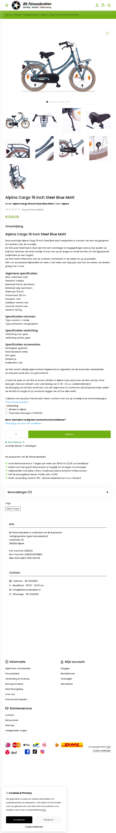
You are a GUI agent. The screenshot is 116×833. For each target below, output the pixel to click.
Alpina (65, 203)
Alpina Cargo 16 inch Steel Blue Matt (60, 14)
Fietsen (18, 14)
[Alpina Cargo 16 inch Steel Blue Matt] (58, 103)
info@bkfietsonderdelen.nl (26, 589)
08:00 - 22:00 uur (35, 585)
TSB (108, 747)
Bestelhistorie (68, 673)
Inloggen (65, 668)
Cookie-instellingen (102, 750)
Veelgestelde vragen (16, 730)
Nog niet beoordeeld (32, 209)
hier (44, 809)
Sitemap (9, 725)
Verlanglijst (66, 678)
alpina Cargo (13, 508)
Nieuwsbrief (67, 683)
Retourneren (11, 720)
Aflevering (11, 405)
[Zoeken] (109, 5)
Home (8, 14)
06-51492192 (31, 581)
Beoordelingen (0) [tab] (20, 492)
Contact (9, 715)
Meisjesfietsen (31, 14)
